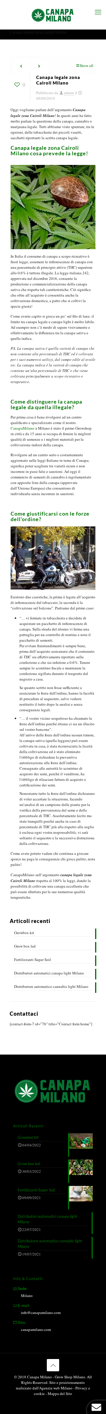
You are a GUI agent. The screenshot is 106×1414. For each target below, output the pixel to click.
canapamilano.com (36, 1329)
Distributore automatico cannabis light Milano (51, 986)
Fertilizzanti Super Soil (32, 959)
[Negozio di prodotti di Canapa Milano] (53, 14)
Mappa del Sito (60, 1393)
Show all (86, 65)
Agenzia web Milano (55, 1388)
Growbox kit (24, 932)
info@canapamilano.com (41, 1312)
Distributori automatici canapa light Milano (49, 973)
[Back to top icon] (53, 1365)
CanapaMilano (22, 428)
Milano (27, 1295)
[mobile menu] (98, 12)
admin (69, 92)
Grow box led (25, 946)
